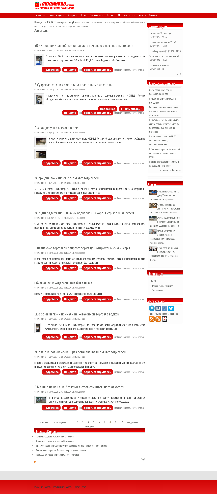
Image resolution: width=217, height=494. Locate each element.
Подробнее (52, 69)
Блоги (84, 15)
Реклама (153, 15)
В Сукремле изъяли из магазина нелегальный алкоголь (73, 84)
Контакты (128, 16)
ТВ (119, 15)
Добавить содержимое (162, 286)
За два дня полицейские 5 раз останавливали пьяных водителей (80, 351)
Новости (39, 16)
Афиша (142, 15)
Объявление (157, 290)
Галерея (71, 16)
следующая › (133, 422)
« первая (44, 422)
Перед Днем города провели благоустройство (57, 454)
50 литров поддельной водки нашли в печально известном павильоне (83, 45)
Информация (55, 16)
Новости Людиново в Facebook (163, 313)
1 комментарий (131, 109)
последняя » (89, 426)
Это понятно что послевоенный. (164, 56)
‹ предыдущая (59, 422)
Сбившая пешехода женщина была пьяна (63, 282)
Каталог (111, 15)
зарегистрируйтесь (97, 69)
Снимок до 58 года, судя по (162, 33)
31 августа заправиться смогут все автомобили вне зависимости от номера (71, 445)
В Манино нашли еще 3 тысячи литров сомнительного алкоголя (79, 386)
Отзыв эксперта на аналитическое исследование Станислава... (162, 234)
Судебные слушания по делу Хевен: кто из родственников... (164, 195)
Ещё (143, 459)
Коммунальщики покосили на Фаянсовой (55, 436)
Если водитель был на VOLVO (162, 42)
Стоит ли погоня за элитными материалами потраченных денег (164, 208)
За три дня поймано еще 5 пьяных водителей (66, 178)
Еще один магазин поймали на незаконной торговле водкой (76, 314)
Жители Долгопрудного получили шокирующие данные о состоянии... (164, 221)
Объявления (95, 16)
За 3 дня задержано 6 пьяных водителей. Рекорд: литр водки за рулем (84, 213)
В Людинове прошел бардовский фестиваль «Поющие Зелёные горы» (164, 153)
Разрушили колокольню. (160, 65)
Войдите (70, 69)
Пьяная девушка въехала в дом (56, 127)
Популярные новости (62, 487)
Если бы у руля (156, 51)
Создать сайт (80, 487)
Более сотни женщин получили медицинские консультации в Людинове (163, 111)
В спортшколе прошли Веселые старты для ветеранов (61, 450)
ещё (179, 74)
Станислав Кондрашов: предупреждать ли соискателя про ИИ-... (164, 251)
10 (122, 422)
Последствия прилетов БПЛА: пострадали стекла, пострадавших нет (163, 140)
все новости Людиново (170, 170)
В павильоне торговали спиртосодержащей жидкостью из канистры (82, 248)
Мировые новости (42, 487)
